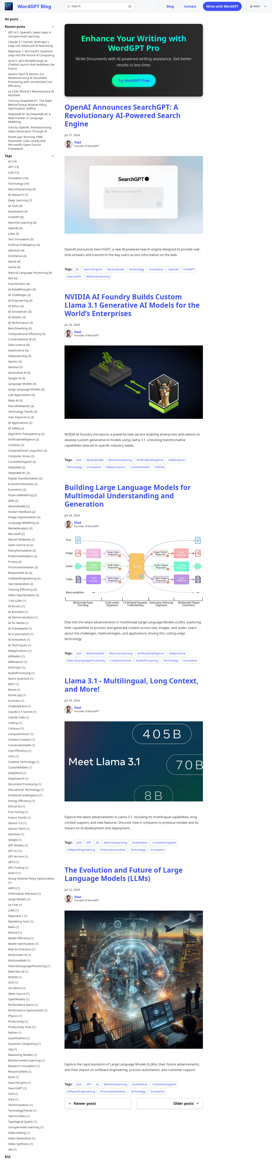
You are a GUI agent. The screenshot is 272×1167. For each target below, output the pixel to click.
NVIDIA (160, 467)
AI (77, 269)
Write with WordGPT (222, 6)
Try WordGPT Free (133, 80)
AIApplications (115, 467)
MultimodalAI (95, 653)
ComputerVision (120, 660)
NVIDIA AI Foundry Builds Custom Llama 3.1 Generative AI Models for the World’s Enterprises (132, 305)
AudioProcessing (147, 660)
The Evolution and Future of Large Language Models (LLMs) (124, 874)
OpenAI (173, 269)
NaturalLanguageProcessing (86, 660)
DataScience (176, 460)
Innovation (156, 269)
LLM (78, 460)
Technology (136, 269)
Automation (140, 842)
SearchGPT (74, 276)
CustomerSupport (164, 842)
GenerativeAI (115, 269)
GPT (88, 842)
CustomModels (140, 467)
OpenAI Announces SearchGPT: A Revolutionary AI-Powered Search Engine (123, 115)
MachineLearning (98, 276)
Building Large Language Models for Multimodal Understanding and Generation (128, 496)
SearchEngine (93, 269)
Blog (170, 6)
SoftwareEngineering (81, 850)
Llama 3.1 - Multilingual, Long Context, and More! (131, 685)
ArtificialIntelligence (150, 460)
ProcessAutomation (113, 850)
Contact (190, 6)
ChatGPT (189, 269)
